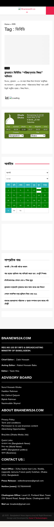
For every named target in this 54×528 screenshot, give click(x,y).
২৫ (28, 205)
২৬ (34, 205)
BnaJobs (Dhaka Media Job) (15, 434)
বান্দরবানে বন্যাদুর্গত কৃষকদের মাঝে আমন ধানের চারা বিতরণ (24, 287)
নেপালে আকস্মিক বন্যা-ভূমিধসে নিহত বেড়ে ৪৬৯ (20, 294)
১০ (20, 195)
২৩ (14, 205)
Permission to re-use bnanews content (20, 426)
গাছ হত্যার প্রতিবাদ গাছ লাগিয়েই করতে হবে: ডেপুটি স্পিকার (25, 273)
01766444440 (24, 486)
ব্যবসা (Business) (9, 453)
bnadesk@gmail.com (20, 504)
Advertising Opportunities (13, 429)
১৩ (39, 195)
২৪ (20, 205)
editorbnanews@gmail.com (31, 481)
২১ (45, 200)
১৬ (14, 200)
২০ (39, 200)
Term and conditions (11, 422)
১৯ (34, 200)
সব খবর (7, 68)
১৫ (8, 200)
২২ (8, 205)
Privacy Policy (8, 419)
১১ (28, 195)
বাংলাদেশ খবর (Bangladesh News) (16, 443)
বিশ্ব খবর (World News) (12, 446)
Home (7, 24)
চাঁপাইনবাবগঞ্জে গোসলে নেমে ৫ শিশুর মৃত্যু (18, 280)
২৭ (39, 205)
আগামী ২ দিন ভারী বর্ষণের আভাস (15, 266)
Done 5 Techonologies (38, 518)
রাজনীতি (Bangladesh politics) (14, 449)
